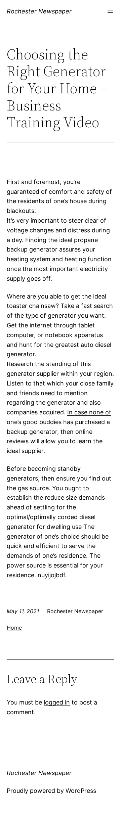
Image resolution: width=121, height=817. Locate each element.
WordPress (81, 790)
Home (14, 627)
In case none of (89, 412)
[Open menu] (110, 11)
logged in (57, 702)
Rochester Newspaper (39, 11)
